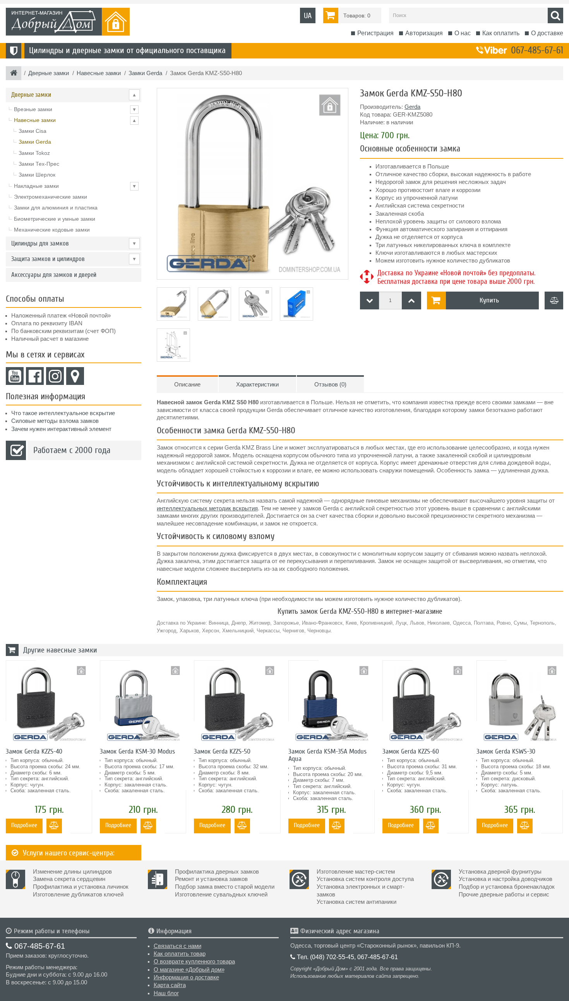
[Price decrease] (369, 300)
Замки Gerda (35, 142)
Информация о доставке (186, 977)
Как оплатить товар (180, 954)
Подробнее (24, 825)
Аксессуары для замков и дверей (53, 274)
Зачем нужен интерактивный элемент (61, 429)
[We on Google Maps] (75, 376)
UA (308, 15)
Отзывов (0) (330, 384)
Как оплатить (500, 33)
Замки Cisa (32, 131)
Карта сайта (170, 985)
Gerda (412, 107)
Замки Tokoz (34, 153)
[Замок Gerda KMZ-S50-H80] (252, 184)
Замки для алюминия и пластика (56, 207)
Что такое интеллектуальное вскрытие (63, 413)
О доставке (547, 33)
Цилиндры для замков (74, 243)
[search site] (555, 15)
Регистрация (375, 33)
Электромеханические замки (50, 197)
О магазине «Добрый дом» (189, 970)
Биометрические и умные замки (54, 219)
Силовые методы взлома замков (55, 421)
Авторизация (424, 33)
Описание (187, 384)
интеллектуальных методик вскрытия (207, 508)
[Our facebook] (35, 376)
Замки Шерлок (37, 175)
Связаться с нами (177, 946)
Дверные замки (74, 94)
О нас (462, 33)
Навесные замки (75, 120)
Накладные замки (75, 186)
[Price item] (411, 300)
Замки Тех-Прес (39, 164)
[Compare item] (554, 300)
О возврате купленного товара (194, 961)
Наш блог (166, 993)
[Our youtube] (15, 376)
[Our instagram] (55, 376)
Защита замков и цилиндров (74, 259)
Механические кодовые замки (52, 230)
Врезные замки (75, 109)
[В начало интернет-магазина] (13, 73)
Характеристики (257, 384)
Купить (489, 300)
